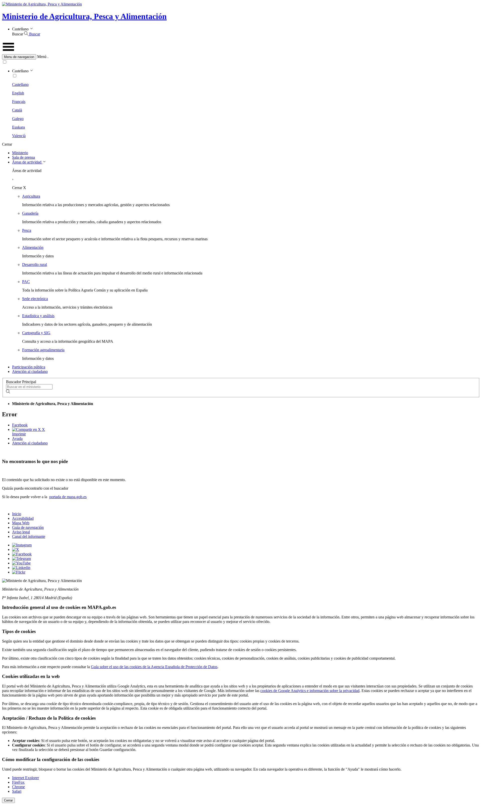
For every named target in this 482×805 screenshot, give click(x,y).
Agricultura (31, 196)
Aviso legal (21, 532)
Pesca (26, 230)
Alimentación (32, 247)
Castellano (20, 84)
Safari (16, 791)
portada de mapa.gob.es (68, 497)
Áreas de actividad (27, 162)
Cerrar (8, 800)
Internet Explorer (25, 778)
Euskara (18, 127)
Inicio (16, 514)
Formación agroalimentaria (43, 350)
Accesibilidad (23, 518)
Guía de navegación (28, 527)
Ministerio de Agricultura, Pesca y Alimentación (84, 16)
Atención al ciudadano (30, 371)
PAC (26, 281)
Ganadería (30, 213)
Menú (41, 56)
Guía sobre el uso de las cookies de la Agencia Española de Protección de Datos (154, 667)
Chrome (18, 787)
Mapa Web (20, 523)
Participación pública (28, 367)
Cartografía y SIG (36, 333)
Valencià (19, 136)
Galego (18, 119)
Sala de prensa (23, 157)
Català (17, 110)
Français (18, 101)
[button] (241, 57)
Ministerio (20, 153)
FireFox (18, 782)
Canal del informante (28, 536)
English (18, 93)
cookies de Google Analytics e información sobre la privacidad (309, 690)
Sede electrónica (35, 299)
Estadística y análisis (38, 316)
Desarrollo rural (34, 264)
